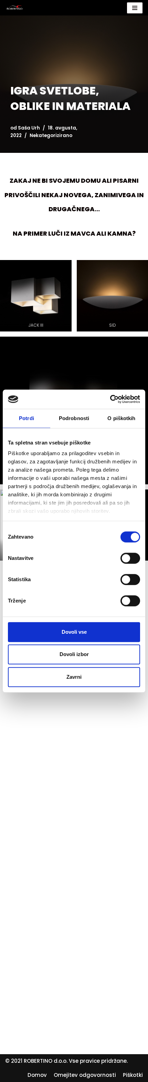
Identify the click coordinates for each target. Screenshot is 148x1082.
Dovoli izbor (74, 654)
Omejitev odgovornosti (85, 1075)
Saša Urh (29, 128)
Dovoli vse (74, 632)
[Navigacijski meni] (135, 8)
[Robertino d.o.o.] (14, 8)
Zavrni (74, 677)
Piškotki (133, 1075)
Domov (37, 1075)
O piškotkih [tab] (121, 418)
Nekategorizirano (51, 135)
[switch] (130, 558)
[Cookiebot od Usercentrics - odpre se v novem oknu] (110, 399)
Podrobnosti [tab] (74, 418)
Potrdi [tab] (26, 418)
